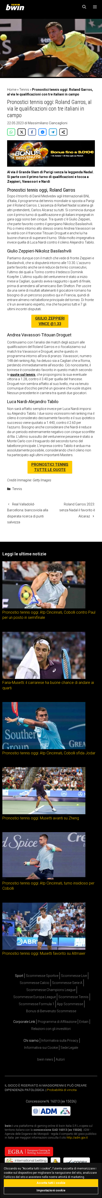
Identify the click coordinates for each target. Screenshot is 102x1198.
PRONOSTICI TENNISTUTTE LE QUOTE (49, 467)
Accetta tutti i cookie (51, 1183)
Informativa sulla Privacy (59, 1040)
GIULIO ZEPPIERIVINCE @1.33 (50, 321)
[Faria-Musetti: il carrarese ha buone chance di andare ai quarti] (43, 678)
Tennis (24, 89)
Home (11, 89)
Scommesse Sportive (42, 976)
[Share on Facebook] (32, 132)
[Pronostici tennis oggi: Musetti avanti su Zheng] (43, 813)
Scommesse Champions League (50, 990)
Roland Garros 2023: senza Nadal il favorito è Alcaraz (77, 510)
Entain (83, 1022)
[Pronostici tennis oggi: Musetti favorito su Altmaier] (43, 948)
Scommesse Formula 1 (36, 1004)
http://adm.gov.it (77, 1138)
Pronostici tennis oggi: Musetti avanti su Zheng (40, 818)
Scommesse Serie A (67, 983)
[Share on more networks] (63, 132)
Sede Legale (69, 1047)
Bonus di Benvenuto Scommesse (51, 1011)
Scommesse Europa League (34, 997)
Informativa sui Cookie (41, 1047)
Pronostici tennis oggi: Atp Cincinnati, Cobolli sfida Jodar (48, 753)
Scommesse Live (74, 976)
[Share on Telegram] (53, 132)
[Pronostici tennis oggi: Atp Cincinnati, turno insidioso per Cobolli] (43, 878)
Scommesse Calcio (34, 983)
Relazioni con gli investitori (51, 1029)
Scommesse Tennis (73, 997)
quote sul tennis (22, 374)
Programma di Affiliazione (57, 1022)
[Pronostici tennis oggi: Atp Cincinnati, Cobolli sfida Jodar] (43, 748)
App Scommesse (70, 1004)
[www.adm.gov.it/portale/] (51, 1114)
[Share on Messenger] (42, 132)
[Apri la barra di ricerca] (84, 7)
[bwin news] (16, 7)
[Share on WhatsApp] (11, 132)
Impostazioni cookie (51, 1190)
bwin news (45, 1059)
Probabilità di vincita (62, 1090)
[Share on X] (22, 132)
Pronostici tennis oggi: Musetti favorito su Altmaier (43, 953)
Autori (60, 1059)
